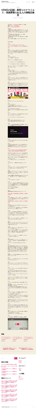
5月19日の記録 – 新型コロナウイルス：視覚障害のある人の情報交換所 (28, 338)
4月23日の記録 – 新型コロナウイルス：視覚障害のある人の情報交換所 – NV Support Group (9, 396)
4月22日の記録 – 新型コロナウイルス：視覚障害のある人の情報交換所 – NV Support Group (9, 400)
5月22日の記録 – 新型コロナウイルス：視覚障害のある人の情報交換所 (6, 338)
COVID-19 (20, 368)
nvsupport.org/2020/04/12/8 (15, 26)
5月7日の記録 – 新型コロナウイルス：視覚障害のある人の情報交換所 (17, 338)
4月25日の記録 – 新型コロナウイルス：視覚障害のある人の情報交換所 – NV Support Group (9, 387)
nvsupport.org (10, 35)
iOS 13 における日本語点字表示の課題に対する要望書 (9, 364)
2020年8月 (20, 360)
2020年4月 (20, 362)
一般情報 (20, 370)
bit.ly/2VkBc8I (16, 25)
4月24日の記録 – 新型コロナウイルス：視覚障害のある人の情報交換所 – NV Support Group (9, 391)
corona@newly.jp (16, 24)
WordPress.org (21, 379)
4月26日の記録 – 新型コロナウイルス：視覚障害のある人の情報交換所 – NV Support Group (9, 382)
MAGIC (20, 369)
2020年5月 (20, 361)
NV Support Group (4, 1)
